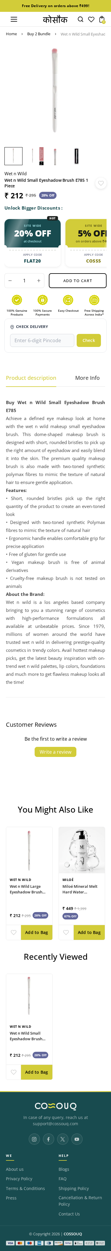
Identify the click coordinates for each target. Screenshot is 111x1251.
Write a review (55, 752)
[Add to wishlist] (101, 183)
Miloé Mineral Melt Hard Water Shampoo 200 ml (79, 892)
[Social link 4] (77, 1139)
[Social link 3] (62, 1139)
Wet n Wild (15, 173)
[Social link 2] (48, 1139)
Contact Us (69, 1214)
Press (11, 1198)
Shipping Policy (74, 1188)
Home (11, 33)
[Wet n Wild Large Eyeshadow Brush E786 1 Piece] (29, 850)
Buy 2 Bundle (38, 33)
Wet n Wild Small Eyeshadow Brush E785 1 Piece (26, 1039)
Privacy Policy (19, 1178)
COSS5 (93, 261)
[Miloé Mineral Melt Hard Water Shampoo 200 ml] (82, 850)
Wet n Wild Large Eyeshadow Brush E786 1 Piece (26, 892)
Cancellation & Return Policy (80, 1201)
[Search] (80, 19)
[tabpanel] (14, 156)
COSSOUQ (73, 1233)
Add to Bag (36, 932)
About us (15, 1169)
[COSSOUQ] (55, 1106)
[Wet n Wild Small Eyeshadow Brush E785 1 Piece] (29, 997)
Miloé (68, 879)
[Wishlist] (91, 21)
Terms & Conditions (25, 1188)
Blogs (64, 1169)
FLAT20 (32, 261)
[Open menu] (14, 19)
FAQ (63, 1178)
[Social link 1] (34, 1139)
